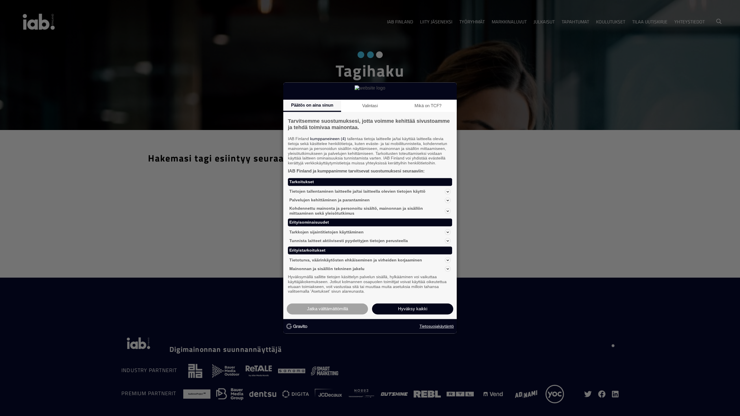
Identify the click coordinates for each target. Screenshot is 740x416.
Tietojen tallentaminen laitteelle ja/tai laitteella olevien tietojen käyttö (357, 191)
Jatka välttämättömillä (327, 309)
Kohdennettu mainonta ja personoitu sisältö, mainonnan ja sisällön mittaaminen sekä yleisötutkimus (356, 211)
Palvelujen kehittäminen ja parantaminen (329, 200)
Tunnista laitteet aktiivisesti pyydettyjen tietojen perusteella (348, 240)
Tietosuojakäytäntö (436, 326)
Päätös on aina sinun (312, 105)
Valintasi (370, 105)
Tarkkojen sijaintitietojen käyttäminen (326, 232)
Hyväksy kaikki (412, 309)
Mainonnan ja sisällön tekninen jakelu (327, 268)
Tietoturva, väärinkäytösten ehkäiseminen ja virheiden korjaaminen (355, 260)
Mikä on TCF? (428, 105)
